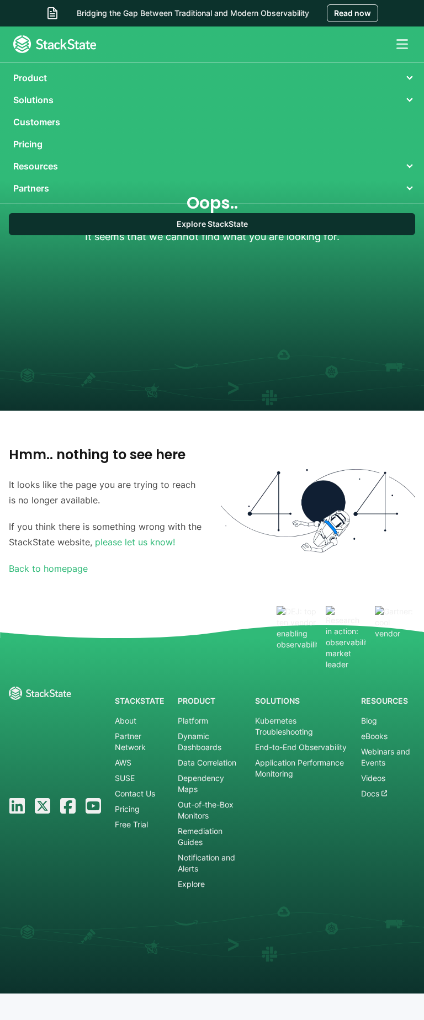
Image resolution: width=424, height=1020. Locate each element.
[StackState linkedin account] (17, 806)
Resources (35, 166)
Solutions (33, 99)
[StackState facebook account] (68, 806)
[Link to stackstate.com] (54, 44)
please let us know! (135, 542)
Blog (369, 720)
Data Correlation (207, 762)
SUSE (125, 778)
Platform (193, 720)
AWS (123, 762)
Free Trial (131, 824)
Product (30, 77)
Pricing (28, 144)
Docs (371, 793)
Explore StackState (212, 224)
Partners (31, 188)
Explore (191, 884)
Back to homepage (48, 568)
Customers (36, 122)
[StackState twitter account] (42, 806)
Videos (373, 778)
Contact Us (135, 793)
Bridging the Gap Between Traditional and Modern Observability (193, 13)
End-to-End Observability (301, 747)
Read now (352, 13)
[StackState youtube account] (93, 806)
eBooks (374, 736)
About (125, 720)
